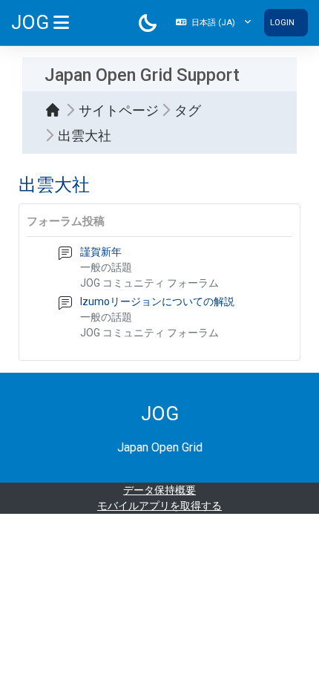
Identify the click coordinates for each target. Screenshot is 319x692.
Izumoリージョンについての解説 (157, 301)
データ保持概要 (159, 490)
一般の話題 (106, 267)
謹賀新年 (101, 252)
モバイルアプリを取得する (159, 506)
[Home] (56, 110)
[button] (213, 22)
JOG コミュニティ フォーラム (149, 283)
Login (282, 22)
